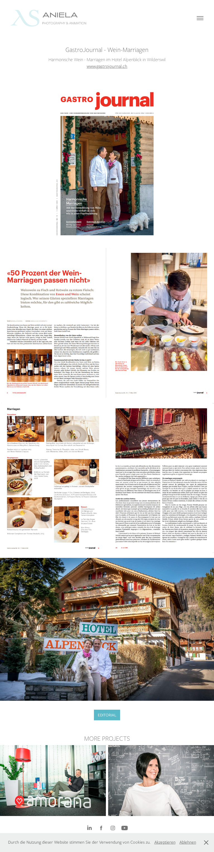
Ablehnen (187, 842)
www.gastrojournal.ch (107, 66)
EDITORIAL (107, 715)
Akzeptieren (165, 842)
